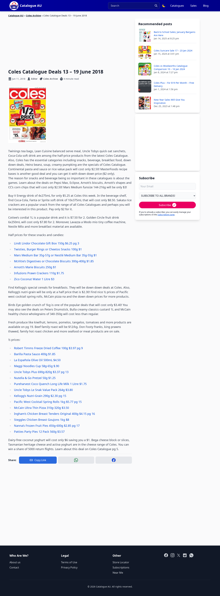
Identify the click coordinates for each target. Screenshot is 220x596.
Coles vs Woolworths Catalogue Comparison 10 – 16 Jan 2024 (170, 67)
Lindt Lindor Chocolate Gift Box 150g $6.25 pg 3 (46, 243)
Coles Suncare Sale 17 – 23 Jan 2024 (173, 50)
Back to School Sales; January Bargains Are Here (174, 33)
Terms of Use (69, 562)
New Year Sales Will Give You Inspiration (169, 101)
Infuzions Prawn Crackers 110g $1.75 (39, 273)
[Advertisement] (70, 41)
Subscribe (165, 205)
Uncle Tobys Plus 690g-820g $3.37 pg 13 (41, 372)
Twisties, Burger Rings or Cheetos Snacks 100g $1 (48, 249)
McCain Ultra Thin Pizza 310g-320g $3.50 (41, 408)
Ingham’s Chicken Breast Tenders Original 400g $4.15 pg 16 (54, 414)
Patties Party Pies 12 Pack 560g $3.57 (39, 431)
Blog (206, 5)
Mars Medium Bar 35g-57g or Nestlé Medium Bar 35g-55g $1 (55, 255)
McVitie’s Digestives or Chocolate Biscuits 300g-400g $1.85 (54, 261)
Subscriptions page (166, 214)
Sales (193, 5)
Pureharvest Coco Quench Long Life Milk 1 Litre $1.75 (50, 384)
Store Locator (121, 562)
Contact (14, 567)
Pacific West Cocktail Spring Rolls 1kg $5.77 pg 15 (48, 402)
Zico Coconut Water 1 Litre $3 (34, 279)
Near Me (118, 572)
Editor (34, 78)
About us (15, 562)
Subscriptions (121, 567)
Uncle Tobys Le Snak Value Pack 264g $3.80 (43, 390)
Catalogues (177, 5)
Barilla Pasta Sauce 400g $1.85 (34, 354)
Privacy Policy (69, 567)
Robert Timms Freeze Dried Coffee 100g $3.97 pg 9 (48, 348)
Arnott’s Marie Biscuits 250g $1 (35, 267)
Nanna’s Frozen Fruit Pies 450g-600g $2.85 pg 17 (47, 426)
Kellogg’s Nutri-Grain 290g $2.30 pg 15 (40, 396)
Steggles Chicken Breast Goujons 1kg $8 (41, 420)
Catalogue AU (16, 15)
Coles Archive (33, 15)
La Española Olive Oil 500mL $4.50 (37, 360)
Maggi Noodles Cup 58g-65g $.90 (36, 366)
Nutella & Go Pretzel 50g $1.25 (35, 378)
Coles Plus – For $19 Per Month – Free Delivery (174, 84)
